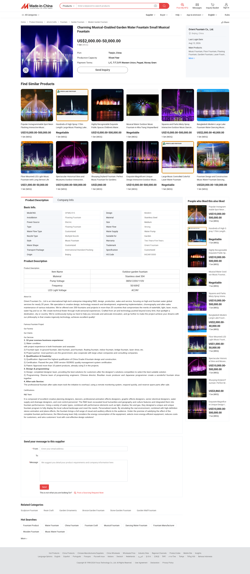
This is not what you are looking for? (56, 492)
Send (44, 487)
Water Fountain (52, 525)
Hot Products (54, 553)
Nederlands (130, 556)
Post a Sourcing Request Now (89, 492)
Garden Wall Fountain (146, 510)
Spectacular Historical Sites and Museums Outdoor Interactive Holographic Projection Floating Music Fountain (218, 360)
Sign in (226, 7)
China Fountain (72, 525)
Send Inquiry (102, 69)
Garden (147, 236)
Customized (70, 231)
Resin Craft (49, 510)
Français (87, 556)
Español (66, 556)
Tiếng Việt (191, 556)
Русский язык (99, 556)
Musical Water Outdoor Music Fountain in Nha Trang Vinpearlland (218, 273)
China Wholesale (113, 553)
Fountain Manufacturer (163, 525)
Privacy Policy (167, 562)
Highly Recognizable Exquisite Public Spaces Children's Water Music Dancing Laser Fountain (218, 251)
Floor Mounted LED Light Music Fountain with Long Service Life (218, 338)
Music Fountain (72, 240)
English (57, 556)
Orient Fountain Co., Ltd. (201, 29)
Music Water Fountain (55, 531)
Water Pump (150, 231)
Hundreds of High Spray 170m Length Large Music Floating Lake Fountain (218, 230)
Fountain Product (31, 525)
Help (177, 14)
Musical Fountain (112, 525)
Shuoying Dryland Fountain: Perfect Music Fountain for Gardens (218, 381)
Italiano (111, 556)
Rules (227, 14)
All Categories (31, 14)
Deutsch (120, 556)
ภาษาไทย (172, 556)
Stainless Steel (150, 217)
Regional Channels (159, 553)
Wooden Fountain (31, 531)
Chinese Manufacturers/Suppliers (91, 553)
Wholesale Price (129, 553)
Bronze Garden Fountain (93, 510)
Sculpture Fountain (29, 510)
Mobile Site (187, 553)
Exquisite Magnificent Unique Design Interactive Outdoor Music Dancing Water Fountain (218, 403)
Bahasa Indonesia (205, 556)
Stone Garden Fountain (120, 510)
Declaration (154, 562)
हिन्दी (164, 556)
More (191, 58)
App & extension (194, 14)
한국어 (148, 556)
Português (77, 556)
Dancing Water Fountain (136, 525)
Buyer (162, 14)
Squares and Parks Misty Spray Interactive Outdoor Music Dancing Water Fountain (218, 295)
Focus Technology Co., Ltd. (106, 562)
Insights (198, 553)
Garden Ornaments (68, 510)
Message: (33, 462)
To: (37, 455)
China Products (68, 553)
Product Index (175, 553)
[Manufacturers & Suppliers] (36, 6)
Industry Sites (143, 553)
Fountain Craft (91, 525)
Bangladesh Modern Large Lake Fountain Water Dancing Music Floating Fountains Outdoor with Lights (218, 316)
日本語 (156, 556)
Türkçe (181, 556)
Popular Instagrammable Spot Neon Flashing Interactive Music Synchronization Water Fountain (218, 208)
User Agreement (141, 562)
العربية (140, 556)
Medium (148, 222)
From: (35, 448)
